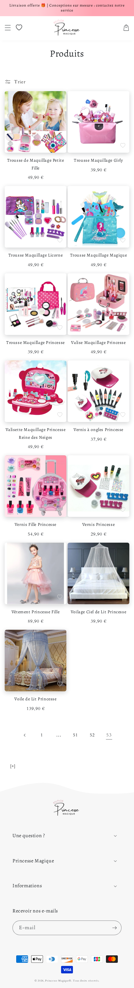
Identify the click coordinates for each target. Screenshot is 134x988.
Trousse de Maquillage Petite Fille (35, 164)
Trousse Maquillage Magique (98, 255)
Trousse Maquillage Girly (98, 160)
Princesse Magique (57, 980)
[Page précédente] (25, 735)
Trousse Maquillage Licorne (35, 255)
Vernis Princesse (98, 524)
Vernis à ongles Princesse (98, 430)
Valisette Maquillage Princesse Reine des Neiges (36, 433)
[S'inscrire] (114, 928)
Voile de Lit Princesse (35, 699)
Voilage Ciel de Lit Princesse (98, 612)
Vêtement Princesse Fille (36, 612)
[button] (8, 28)
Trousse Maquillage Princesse (35, 343)
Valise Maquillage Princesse (98, 343)
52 (92, 735)
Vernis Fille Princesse (35, 524)
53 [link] (109, 735)
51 (75, 735)
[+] (12, 766)
